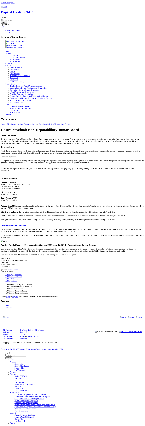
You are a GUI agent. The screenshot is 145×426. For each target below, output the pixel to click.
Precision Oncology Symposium (21, 94)
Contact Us (14, 110)
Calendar (8, 63)
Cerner (12, 72)
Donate (8, 114)
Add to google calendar (13, 275)
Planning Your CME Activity (20, 108)
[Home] (4, 7)
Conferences (14, 70)
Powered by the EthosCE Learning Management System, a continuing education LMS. (32, 349)
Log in (7, 32)
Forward (20, 47)
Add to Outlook (11, 281)
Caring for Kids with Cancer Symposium (24, 90)
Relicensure (14, 80)
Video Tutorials (33, 336)
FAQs (22, 336)
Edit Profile (14, 55)
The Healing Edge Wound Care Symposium (26, 86)
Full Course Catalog (17, 82)
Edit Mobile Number (17, 57)
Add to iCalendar (11, 279)
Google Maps (13, 269)
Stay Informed (15, 112)
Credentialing (15, 74)
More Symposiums (16, 102)
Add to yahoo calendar (13, 277)
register (15, 297)
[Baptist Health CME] (6, 317)
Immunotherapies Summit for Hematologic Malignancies (30, 96)
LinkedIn (20, 45)
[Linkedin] (139, 317)
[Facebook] (123, 317)
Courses (8, 65)
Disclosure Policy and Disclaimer (32, 330)
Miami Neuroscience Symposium (22, 92)
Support (8, 104)
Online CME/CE (16, 68)
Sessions (8, 307)
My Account (7, 330)
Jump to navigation (7, 3)
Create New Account (13, 30)
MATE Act (14, 78)
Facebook (21, 41)
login (8, 297)
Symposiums (10, 84)
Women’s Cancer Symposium (20, 100)
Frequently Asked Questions (20, 106)
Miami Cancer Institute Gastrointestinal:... (22, 124)
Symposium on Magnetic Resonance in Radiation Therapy (31, 98)
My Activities (15, 59)
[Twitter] (131, 317)
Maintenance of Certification (20, 76)
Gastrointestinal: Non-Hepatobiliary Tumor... (55, 124)
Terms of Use (25, 334)
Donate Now (65, 317)
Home (7, 51)
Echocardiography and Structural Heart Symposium (28, 88)
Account (8, 53)
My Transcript (15, 61)
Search (3, 18)
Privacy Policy (25, 332)
